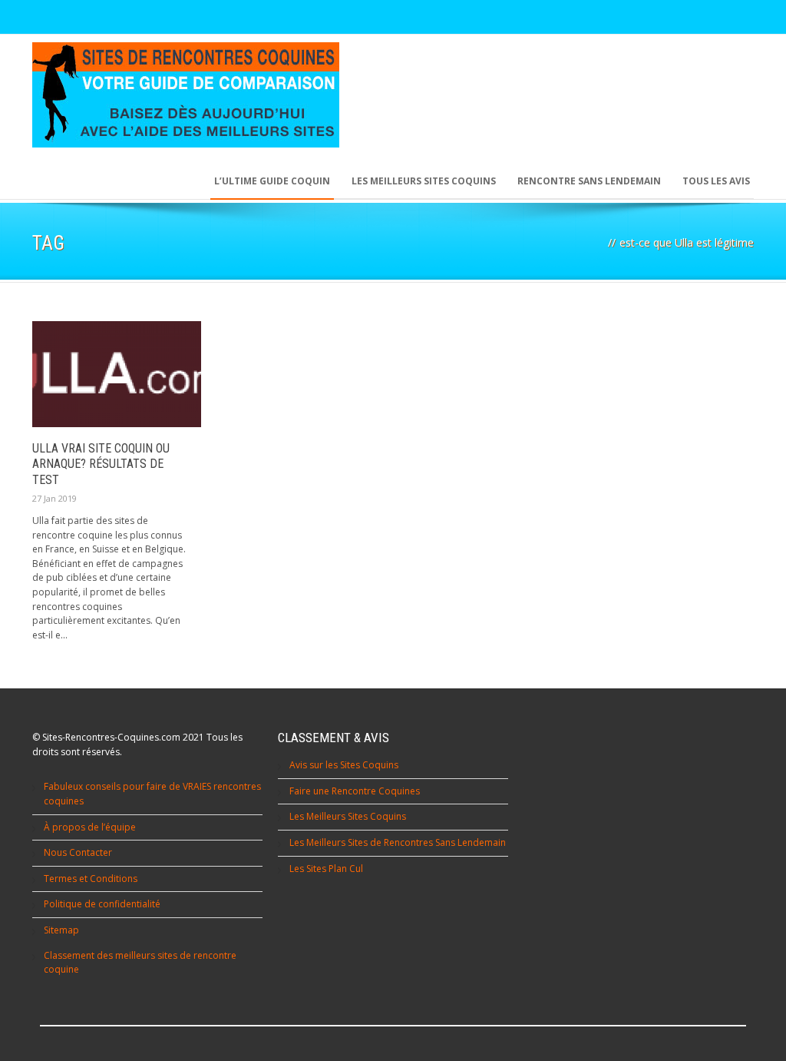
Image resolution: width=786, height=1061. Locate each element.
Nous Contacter (78, 852)
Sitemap (61, 930)
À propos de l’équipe (90, 827)
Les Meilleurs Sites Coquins (347, 816)
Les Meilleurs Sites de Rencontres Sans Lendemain (397, 842)
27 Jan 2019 (54, 498)
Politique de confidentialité (102, 903)
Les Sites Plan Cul (326, 868)
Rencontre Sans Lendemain (589, 180)
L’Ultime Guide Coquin (272, 180)
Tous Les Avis (716, 180)
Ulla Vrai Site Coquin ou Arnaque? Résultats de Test (101, 464)
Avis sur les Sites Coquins (343, 764)
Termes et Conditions (90, 878)
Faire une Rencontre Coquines (354, 790)
